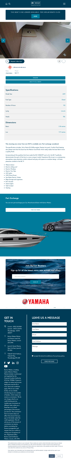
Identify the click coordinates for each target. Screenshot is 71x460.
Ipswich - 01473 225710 (15, 329)
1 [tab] (6, 309)
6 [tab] (54, 309)
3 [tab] (25, 309)
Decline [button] (59, 456)
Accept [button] (51, 456)
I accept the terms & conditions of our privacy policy (49, 356)
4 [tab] (35, 309)
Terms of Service (48, 285)
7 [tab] (64, 309)
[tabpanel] (35, 302)
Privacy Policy (40, 285)
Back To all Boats (35, 81)
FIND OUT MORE (35, 210)
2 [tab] (16, 309)
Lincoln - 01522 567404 (15, 326)
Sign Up (35, 282)
